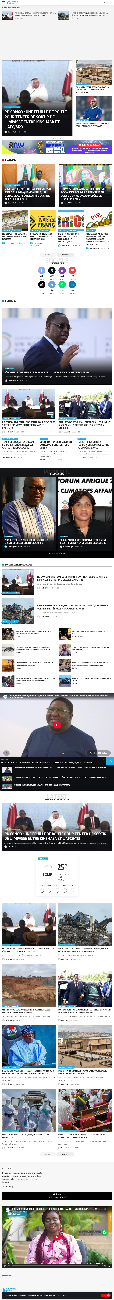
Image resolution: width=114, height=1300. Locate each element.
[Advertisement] (57, 37)
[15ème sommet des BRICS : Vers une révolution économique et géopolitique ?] (71, 220)
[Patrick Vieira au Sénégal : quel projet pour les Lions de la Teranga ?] (94, 108)
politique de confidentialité (37, 1295)
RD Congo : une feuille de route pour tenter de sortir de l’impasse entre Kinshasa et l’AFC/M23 (35, 119)
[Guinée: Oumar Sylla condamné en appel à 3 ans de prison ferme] (65, 650)
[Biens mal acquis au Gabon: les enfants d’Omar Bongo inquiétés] (15, 220)
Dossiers (64, 536)
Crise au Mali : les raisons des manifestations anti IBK (76, 541)
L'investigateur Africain (70, 547)
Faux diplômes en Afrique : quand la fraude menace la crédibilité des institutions (92, 89)
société (87, 83)
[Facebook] (42, 273)
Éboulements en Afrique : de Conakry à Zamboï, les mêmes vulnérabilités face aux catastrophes (72, 607)
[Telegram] (52, 288)
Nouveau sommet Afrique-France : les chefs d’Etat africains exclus (42, 236)
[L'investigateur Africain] (12, 2)
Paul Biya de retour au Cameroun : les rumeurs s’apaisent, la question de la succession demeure (85, 425)
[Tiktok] (42, 288)
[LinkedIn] (72, 288)
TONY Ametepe (10, 243)
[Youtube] (72, 273)
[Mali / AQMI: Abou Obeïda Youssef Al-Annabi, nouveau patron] (65, 634)
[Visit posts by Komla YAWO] (5, 132)
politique (16, 107)
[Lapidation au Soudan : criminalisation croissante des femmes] (29, 514)
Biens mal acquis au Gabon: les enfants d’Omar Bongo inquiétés (14, 236)
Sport (86, 120)
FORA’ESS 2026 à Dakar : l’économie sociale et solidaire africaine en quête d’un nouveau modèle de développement (83, 194)
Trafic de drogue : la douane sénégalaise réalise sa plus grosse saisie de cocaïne (18, 444)
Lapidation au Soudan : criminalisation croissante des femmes (26, 541)
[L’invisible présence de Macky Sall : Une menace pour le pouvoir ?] (57, 346)
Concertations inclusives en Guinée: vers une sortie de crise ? (56, 444)
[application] (57, 1237)
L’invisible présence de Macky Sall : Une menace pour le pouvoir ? (48, 372)
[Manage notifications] (109, 1295)
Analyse (8, 107)
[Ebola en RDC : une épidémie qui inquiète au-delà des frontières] (29, 1110)
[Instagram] (62, 273)
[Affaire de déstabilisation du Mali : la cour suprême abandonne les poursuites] (8, 665)
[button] (105, 1295)
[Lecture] (5, 1266)
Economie (16, 185)
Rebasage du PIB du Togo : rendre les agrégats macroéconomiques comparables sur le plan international (97, 239)
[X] (52, 273)
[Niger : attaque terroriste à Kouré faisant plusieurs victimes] (65, 681)
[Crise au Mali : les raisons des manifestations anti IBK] (85, 514)
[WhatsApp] (62, 288)
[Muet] (105, 1266)
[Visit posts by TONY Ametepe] (3, 243)
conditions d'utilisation (59, 1295)
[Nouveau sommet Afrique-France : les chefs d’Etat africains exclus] (43, 220)
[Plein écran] (109, 1266)
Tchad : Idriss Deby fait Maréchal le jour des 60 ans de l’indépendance (93, 444)
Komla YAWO (12, 132)
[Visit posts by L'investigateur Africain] (61, 546)
